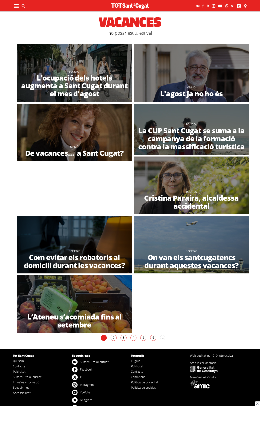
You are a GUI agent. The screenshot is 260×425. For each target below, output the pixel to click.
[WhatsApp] (227, 6)
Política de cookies (143, 387)
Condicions (138, 377)
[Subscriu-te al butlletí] (198, 6)
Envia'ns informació (26, 382)
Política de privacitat (145, 382)
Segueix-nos (21, 387)
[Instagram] (214, 6)
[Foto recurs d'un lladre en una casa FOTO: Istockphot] (74, 245)
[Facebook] (203, 6)
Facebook (86, 369)
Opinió (191, 87)
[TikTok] (239, 6)
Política (191, 124)
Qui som (18, 361)
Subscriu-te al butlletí (27, 377)
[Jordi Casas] (191, 73)
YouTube (85, 392)
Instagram (86, 384)
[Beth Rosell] (74, 132)
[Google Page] (245, 6)
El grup (135, 361)
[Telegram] (232, 6)
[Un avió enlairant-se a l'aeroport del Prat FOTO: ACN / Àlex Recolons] (191, 245)
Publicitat (19, 371)
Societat (74, 71)
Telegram (85, 400)
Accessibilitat (22, 393)
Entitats (74, 310)
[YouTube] (220, 6)
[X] (209, 6)
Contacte (19, 366)
